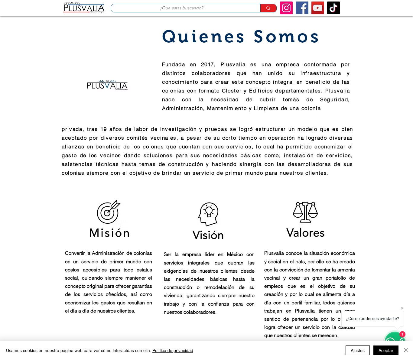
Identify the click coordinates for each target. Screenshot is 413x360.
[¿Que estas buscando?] (268, 8)
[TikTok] (333, 8)
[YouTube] (317, 8)
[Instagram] (286, 8)
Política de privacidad (172, 350)
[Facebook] (302, 8)
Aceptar (386, 350)
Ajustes (358, 350)
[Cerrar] (405, 350)
